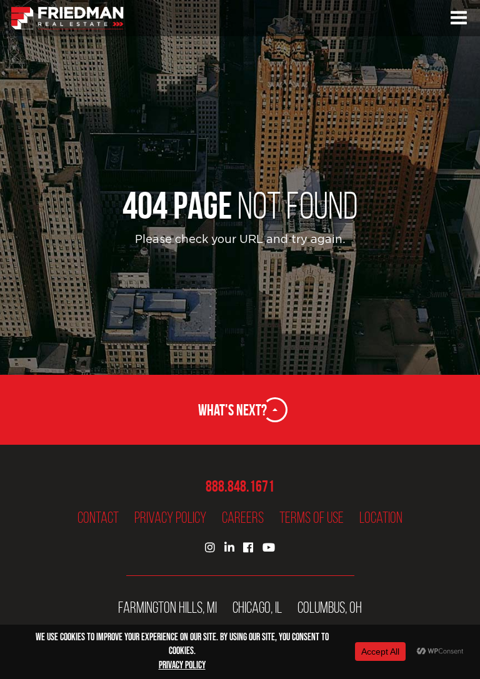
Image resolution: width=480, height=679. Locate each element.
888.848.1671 (240, 486)
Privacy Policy (170, 517)
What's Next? (232, 410)
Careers (243, 517)
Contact (98, 517)
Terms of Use (311, 517)
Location (380, 517)
